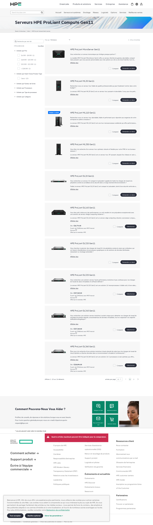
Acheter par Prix (22, 51)
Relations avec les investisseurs (65, 475)
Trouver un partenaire (124, 504)
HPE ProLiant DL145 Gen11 (82, 207)
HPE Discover (90, 483)
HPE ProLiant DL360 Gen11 (82, 346)
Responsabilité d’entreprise (64, 458)
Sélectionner (131, 226)
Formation (120, 450)
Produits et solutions (82, 4)
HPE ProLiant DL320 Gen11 (82, 243)
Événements (90, 478)
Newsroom (89, 491)
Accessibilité (58, 450)
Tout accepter (15, 516)
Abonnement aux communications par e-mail (127, 456)
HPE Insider (120, 480)
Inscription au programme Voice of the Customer (128, 486)
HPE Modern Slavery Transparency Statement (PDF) (65, 469)
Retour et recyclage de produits (97, 454)
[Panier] (132, 4)
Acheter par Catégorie (24, 97)
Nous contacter (122, 445)
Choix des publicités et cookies (51, 522)
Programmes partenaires (126, 508)
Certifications (121, 500)
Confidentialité (15, 522)
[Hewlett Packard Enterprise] (15, 4)
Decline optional (34, 516)
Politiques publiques (61, 484)
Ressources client (125, 441)
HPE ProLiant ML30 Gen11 (82, 81)
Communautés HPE (124, 471)
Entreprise (110, 4)
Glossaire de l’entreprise (125, 462)
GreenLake (64, 4)
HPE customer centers (125, 475)
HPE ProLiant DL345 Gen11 (82, 310)
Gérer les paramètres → (54, 516)
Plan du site (68, 522)
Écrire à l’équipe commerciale (21, 467)
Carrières (57, 454)
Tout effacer (41, 46)
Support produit (21, 459)
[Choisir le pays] (137, 4)
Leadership (57, 480)
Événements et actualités (97, 474)
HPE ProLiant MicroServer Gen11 (85, 49)
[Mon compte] (141, 4)
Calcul (28, 31)
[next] (138, 379)
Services (98, 4)
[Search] (42, 12)
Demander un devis (128, 68)
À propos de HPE (60, 445)
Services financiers (123, 467)
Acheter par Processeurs (24, 88)
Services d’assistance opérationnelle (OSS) (93, 447)
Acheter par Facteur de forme (26, 83)
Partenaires (122, 495)
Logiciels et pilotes (92, 462)
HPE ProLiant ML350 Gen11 (82, 144)
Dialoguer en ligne (98, 410)
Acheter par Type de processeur (27, 92)
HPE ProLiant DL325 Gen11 (82, 275)
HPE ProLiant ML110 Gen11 (82, 112)
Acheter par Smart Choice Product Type (29, 74)
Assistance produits (112, 410)
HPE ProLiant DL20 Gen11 (82, 176)
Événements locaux (92, 487)
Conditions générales (30, 522)
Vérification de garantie (94, 467)
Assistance (123, 4)
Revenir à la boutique (20, 31)
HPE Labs (57, 463)
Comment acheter (112, 424)
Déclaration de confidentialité (58, 510)
